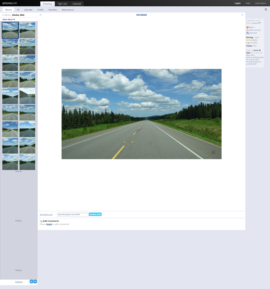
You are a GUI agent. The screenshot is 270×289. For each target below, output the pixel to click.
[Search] (265, 9)
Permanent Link (46, 214)
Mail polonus (68, 9)
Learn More (260, 3)
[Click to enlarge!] (142, 114)
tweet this (95, 214)
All (18, 9)
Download (253, 33)
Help (248, 3)
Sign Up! (62, 3)
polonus (256, 23)
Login (238, 3)
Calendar (28, 9)
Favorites (53, 9)
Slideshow (18, 282)
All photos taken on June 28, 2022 (253, 62)
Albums (8, 9)
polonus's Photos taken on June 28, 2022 (255, 58)
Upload (76, 3)
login (49, 224)
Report (251, 27)
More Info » (250, 55)
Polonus (47, 3)
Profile (41, 9)
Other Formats (255, 30)
